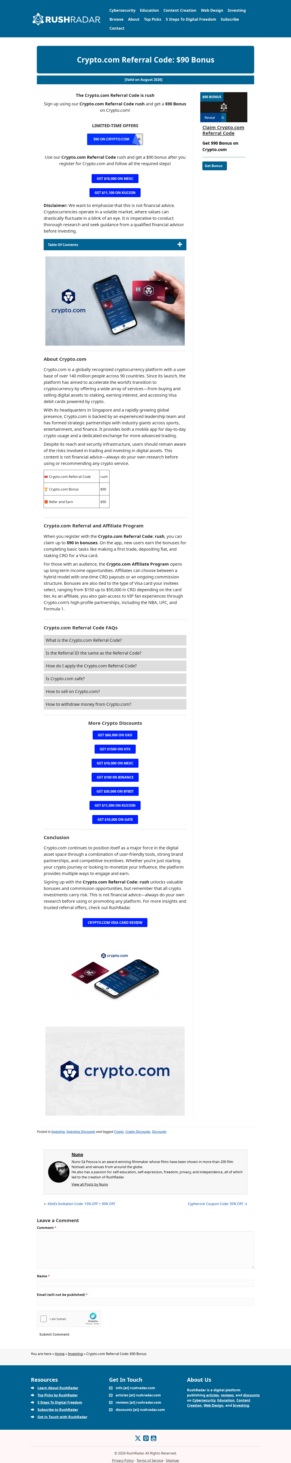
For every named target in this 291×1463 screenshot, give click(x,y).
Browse (116, 19)
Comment (46, 1227)
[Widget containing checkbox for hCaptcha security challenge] (69, 1319)
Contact (116, 28)
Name (43, 1276)
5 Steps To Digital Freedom (191, 19)
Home (60, 1353)
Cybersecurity (122, 10)
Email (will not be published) (62, 1294)
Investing (237, 10)
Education (149, 10)
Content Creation (179, 10)
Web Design (212, 10)
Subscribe (230, 19)
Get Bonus (213, 165)
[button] (115, 178)
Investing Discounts (80, 1131)
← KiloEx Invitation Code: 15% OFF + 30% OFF (79, 1203)
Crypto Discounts (137, 1131)
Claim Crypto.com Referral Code (223, 130)
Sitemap (172, 1460)
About (134, 19)
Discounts (159, 1131)
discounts (251, 1395)
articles (212, 1395)
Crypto (119, 1131)
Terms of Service (150, 1460)
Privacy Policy (123, 1460)
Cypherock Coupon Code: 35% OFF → (217, 1203)
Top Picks (152, 19)
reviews (227, 1395)
